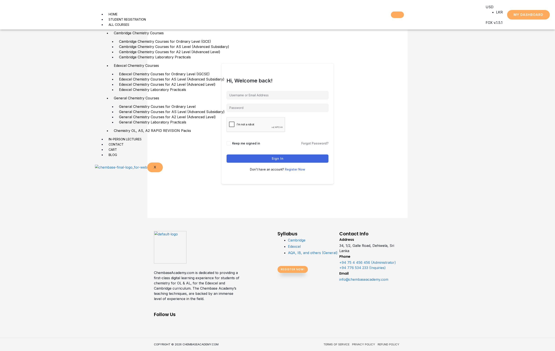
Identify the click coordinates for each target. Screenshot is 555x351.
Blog (113, 155)
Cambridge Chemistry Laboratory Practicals (155, 57)
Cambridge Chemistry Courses (139, 33)
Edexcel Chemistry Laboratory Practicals (152, 89)
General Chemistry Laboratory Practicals (152, 122)
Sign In (278, 158)
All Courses (119, 24)
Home (113, 14)
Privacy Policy (363, 344)
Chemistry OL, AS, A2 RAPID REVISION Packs (152, 130)
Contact (116, 144)
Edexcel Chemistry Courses (136, 65)
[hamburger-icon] (397, 14)
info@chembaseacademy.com (363, 279)
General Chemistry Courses (136, 98)
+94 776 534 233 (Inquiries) (362, 268)
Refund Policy (388, 344)
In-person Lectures (125, 139)
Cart (113, 149)
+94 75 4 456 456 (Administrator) (367, 262)
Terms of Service (336, 344)
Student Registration (127, 19)
